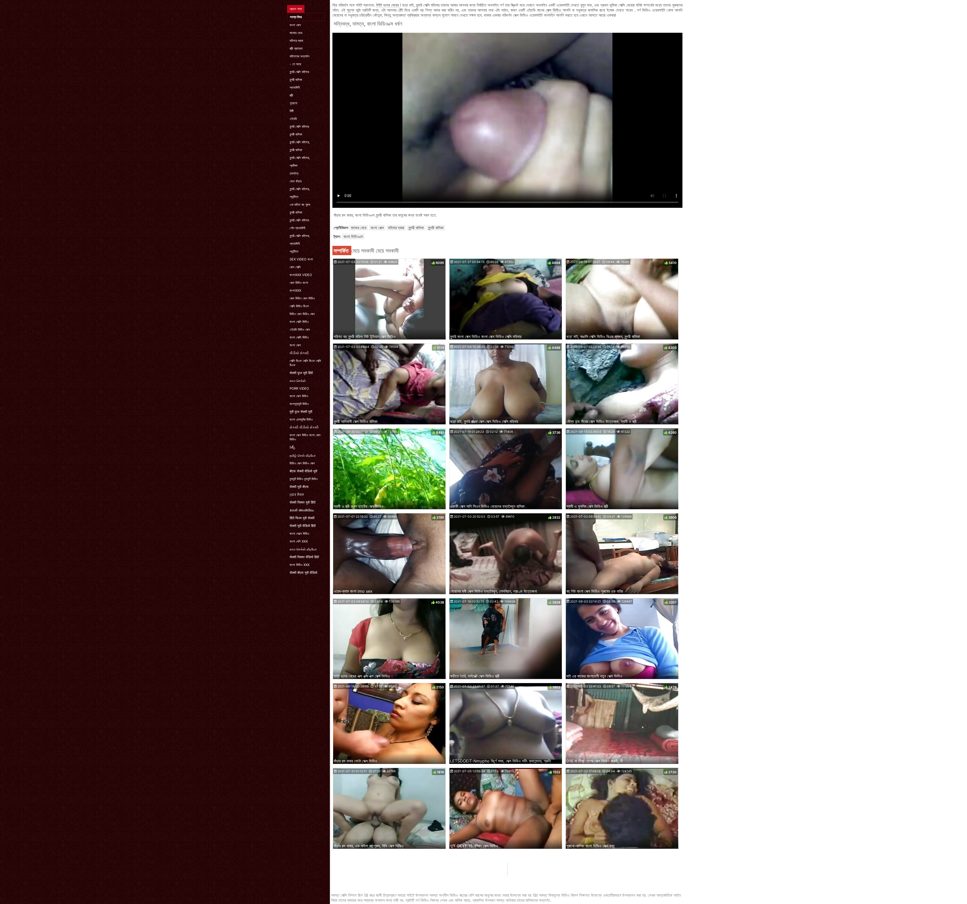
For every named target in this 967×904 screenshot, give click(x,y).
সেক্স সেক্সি (295, 267)
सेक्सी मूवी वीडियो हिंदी (303, 526)
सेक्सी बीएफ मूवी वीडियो (303, 573)
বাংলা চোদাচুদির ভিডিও (301, 419)
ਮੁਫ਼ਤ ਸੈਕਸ (297, 494)
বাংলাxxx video (301, 275)
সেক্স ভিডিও (554, 10)
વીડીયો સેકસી (299, 353)
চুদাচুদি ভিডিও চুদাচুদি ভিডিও (304, 479)
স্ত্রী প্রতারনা (296, 48)
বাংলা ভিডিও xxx (299, 565)
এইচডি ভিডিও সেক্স (300, 329)
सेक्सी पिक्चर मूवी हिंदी (303, 502)
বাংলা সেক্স (295, 25)
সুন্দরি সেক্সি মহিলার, (300, 142)
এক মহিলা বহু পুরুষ (300, 205)
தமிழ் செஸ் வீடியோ (303, 455)
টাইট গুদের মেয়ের (388, 5)
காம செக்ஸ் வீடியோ (303, 549)
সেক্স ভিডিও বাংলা (299, 283)
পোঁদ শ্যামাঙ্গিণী (297, 228)
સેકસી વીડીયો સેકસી (304, 427)
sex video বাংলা (301, 259)
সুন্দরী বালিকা (296, 80)
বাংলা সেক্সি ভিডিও (299, 322)
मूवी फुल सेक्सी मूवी (301, 412)
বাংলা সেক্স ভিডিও (299, 396)
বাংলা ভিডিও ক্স (353, 236)
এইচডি (293, 119)
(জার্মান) (294, 173)
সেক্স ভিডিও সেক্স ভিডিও (302, 298)
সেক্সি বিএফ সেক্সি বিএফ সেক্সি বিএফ (305, 363)
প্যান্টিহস (294, 197)
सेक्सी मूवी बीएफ (299, 487)
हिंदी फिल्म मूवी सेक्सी (302, 518)
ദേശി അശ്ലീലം (302, 510)
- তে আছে (295, 64)
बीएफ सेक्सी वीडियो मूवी (303, 471)
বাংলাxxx (295, 290)
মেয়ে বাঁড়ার (295, 181)
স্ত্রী (291, 95)
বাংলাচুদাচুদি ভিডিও (299, 404)
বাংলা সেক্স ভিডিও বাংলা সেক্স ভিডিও (305, 437)
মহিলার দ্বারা (296, 41)
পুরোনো (293, 103)
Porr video (299, 388)
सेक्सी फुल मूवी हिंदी (301, 373)
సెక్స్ (292, 447)
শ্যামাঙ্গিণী (295, 87)
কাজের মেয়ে (296, 33)
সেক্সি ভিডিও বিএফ (299, 306)
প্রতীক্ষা (294, 165)
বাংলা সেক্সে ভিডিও (299, 533)
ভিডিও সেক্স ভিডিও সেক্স (302, 314)
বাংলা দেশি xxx (299, 541)
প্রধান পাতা (296, 9)
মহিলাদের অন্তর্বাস (299, 56)
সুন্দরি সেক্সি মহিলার (299, 72)
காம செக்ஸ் (298, 381)
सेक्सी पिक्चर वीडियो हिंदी (304, 557)
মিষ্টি (292, 111)
